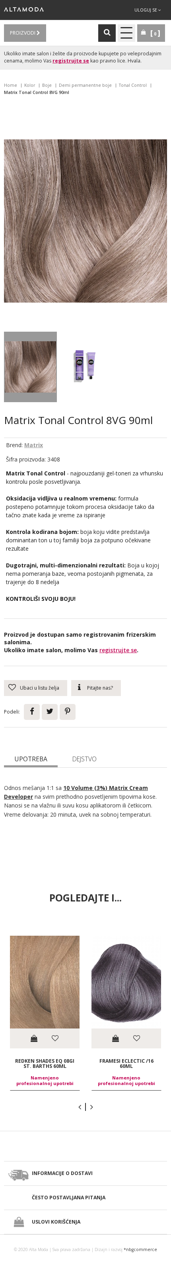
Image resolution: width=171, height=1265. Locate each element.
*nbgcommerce (140, 1249)
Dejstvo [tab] (84, 759)
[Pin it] (68, 712)
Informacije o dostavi (62, 1173)
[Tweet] (50, 712)
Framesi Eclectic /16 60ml (126, 1063)
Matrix (33, 445)
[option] (45, 1013)
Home (10, 85)
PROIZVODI (23, 32)
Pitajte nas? (100, 687)
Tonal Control (133, 85)
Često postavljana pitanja (68, 1197)
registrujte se (70, 60)
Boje (47, 85)
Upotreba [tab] (30, 759)
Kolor (29, 85)
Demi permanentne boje (85, 85)
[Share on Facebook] (32, 712)
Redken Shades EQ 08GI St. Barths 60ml (44, 1063)
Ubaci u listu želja (39, 687)
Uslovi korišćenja (56, 1221)
